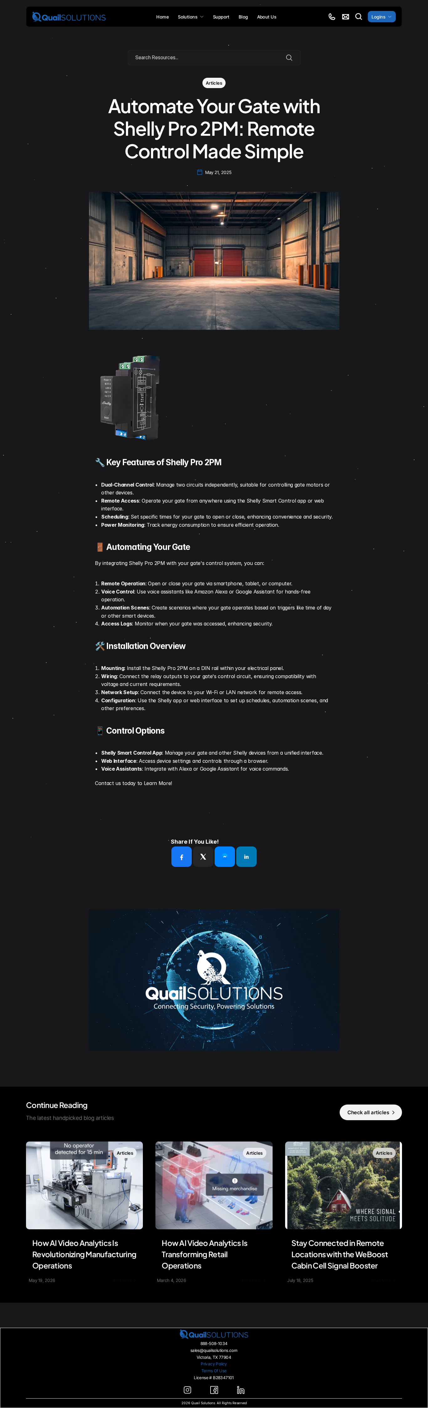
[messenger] (225, 856)
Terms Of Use (214, 1370)
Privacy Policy (214, 1363)
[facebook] (181, 856)
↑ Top (214, 1392)
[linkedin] (246, 856)
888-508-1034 (214, 1343)
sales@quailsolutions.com (214, 1350)
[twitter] (203, 856)
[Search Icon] (359, 17)
